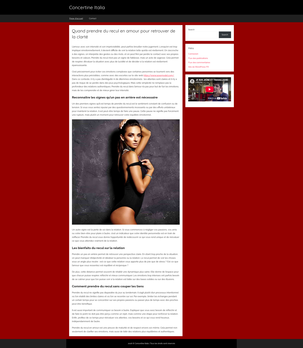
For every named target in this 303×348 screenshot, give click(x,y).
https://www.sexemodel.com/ (159, 75)
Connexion (193, 54)
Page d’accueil (76, 18)
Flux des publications (198, 58)
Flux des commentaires (199, 62)
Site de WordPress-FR (198, 67)
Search (191, 29)
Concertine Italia (87, 7)
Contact (92, 18)
